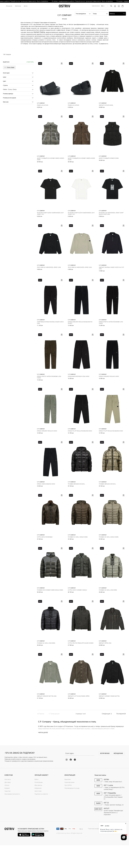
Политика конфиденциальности (98, 828)
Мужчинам (18, 6)
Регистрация (39, 782)
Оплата (7, 785)
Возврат (7, 788)
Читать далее (43, 732)
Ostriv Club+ (38, 791)
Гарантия (7, 791)
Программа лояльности (12, 794)
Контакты (8, 779)
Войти (36, 779)
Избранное (38, 788)
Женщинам (9, 6)
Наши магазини (69, 782)
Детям (25, 6)
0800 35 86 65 (96, 6)
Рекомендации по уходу (71, 788)
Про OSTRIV (68, 785)
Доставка (8, 782)
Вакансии (67, 779)
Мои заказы (38, 785)
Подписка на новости (41, 794)
